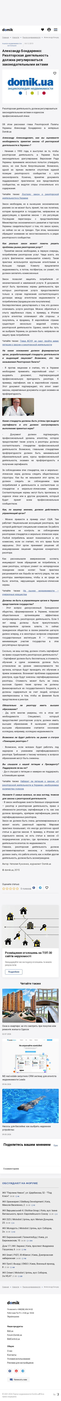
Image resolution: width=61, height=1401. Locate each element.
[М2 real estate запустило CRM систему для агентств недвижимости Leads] (30, 1056)
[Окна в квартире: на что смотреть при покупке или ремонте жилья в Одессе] (30, 1006)
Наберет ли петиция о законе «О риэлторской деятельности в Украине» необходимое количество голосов (30, 785)
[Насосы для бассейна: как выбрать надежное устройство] (30, 1106)
